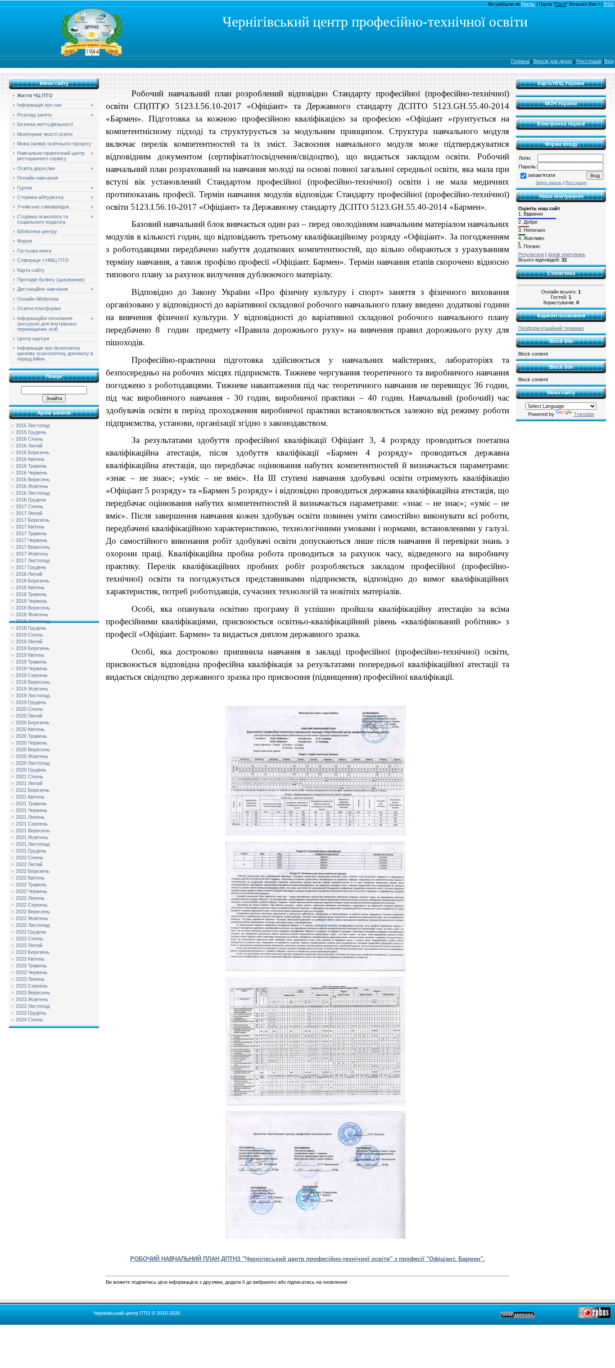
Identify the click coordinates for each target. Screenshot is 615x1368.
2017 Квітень (30, 526)
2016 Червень (31, 472)
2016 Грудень (31, 499)
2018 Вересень (33, 607)
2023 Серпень (32, 986)
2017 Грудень (31, 567)
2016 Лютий (29, 445)
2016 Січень (29, 439)
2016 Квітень (30, 459)
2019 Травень (31, 661)
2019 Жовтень (32, 688)
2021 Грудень (31, 850)
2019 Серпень (32, 675)
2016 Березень (33, 452)
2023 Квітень (30, 959)
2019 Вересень (33, 682)
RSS (609, 4)
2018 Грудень (31, 628)
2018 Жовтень (32, 614)
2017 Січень (29, 506)
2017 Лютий (29, 513)
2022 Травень (31, 884)
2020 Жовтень (32, 756)
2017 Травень (31, 533)
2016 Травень (31, 466)
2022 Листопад (33, 925)
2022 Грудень (31, 932)
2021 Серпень (32, 823)
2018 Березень (33, 580)
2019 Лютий (29, 641)
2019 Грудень (31, 702)
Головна (520, 61)
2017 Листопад (33, 560)
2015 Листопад (33, 425)
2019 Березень (33, 648)
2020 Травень (31, 736)
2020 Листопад (33, 763)
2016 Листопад (33, 493)
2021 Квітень (30, 796)
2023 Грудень (31, 1013)
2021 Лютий (29, 783)
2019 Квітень (30, 655)
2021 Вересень (33, 830)
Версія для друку (553, 61)
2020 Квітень (30, 729)
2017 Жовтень (32, 553)
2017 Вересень (33, 547)
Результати (531, 254)
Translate (584, 414)
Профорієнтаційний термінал (551, 328)
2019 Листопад (33, 695)
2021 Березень (33, 790)
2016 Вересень (33, 479)
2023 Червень (31, 972)
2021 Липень (30, 817)
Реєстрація (588, 61)
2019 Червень (31, 668)
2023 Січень (29, 938)
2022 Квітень (30, 877)
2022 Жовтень (32, 918)
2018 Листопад (33, 621)
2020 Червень (31, 742)
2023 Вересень (33, 992)
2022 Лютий (29, 864)
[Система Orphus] (594, 1316)
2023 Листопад (33, 1006)
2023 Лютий (29, 945)
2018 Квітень (30, 587)
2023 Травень (31, 965)
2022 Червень (31, 891)
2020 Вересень (33, 749)
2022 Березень (33, 871)
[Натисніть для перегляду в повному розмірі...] (316, 834)
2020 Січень (29, 709)
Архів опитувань (566, 254)
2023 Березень (33, 952)
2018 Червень (31, 601)
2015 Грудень (31, 432)
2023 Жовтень (32, 999)
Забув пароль (549, 183)
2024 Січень (29, 1019)
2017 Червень (31, 540)
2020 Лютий (29, 715)
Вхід (609, 61)
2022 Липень (30, 898)
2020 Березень (33, 722)
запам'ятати (541, 175)
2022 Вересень (33, 911)
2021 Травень (31, 803)
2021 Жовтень (32, 837)
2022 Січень (29, 857)
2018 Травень (31, 594)
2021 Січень (29, 776)
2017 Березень (33, 520)
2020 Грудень (31, 769)
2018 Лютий (29, 574)
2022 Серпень (32, 904)
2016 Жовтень (32, 486)
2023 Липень (30, 979)
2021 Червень (31, 810)
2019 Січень (29, 634)
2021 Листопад (33, 844)
